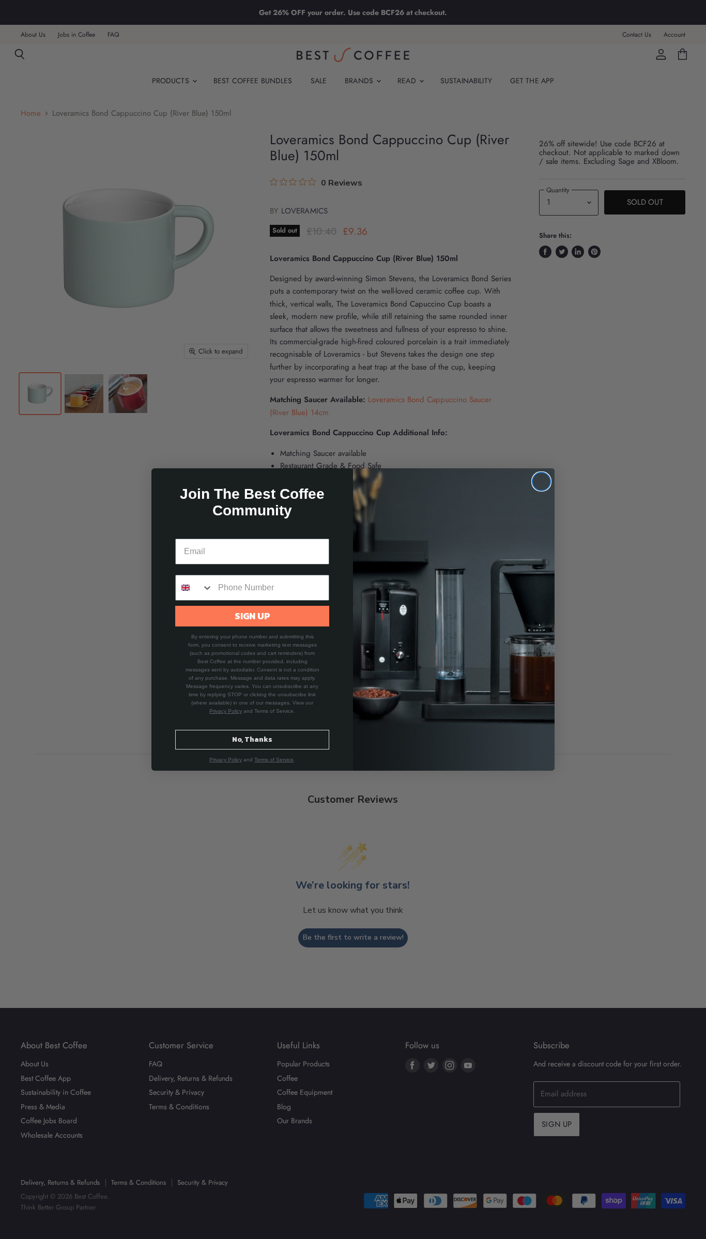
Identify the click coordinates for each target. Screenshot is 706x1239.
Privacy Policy (225, 711)
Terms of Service (274, 759)
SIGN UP (252, 616)
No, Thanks (252, 739)
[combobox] (194, 587)
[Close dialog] (541, 481)
